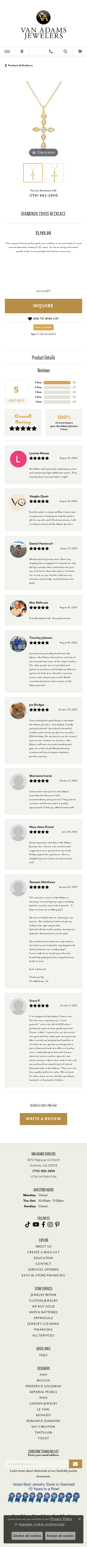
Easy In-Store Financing (43, 1275)
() (74, 382)
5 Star (38, 382)
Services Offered (43, 1270)
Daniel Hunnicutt (41, 543)
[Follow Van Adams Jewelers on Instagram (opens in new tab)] (50, 1224)
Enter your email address (43, 1455)
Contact (43, 1264)
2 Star (38, 397)
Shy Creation (43, 1427)
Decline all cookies (27, 1536)
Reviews (43, 370)
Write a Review (43, 1118)
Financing (43, 1330)
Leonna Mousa (39, 453)
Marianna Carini (40, 776)
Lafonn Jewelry (43, 1404)
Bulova (43, 1380)
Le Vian (43, 1409)
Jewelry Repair (44, 1295)
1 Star (39, 401)
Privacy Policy (61, 1519)
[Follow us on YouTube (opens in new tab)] (36, 1224)
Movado (43, 1415)
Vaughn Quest (39, 496)
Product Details (43, 357)
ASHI (43, 1375)
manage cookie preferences (41, 1524)
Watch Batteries (43, 1312)
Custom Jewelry (43, 1301)
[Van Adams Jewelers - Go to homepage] (43, 24)
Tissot (43, 1438)
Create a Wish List (43, 1252)
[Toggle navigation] (7, 51)
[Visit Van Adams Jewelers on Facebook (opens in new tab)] (43, 1224)
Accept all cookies (60, 1536)
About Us (43, 1246)
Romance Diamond (43, 1421)
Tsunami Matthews (42, 882)
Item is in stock (43, 327)
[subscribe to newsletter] (75, 1464)
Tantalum (43, 1432)
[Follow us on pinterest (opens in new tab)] (57, 1224)
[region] (43, 119)
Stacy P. (34, 1001)
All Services (43, 1335)
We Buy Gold (43, 1306)
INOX (43, 1398)
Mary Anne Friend (41, 827)
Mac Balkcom (38, 602)
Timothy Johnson (40, 638)
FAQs (43, 1355)
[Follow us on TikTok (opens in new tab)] (27, 1224)
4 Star (38, 387)
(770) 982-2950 (43, 195)
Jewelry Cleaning (43, 1324)
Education (43, 1258)
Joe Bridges (36, 705)
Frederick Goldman (43, 1386)
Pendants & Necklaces (20, 65)
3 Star (38, 392)
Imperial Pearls (43, 1392)
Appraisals (43, 1318)
